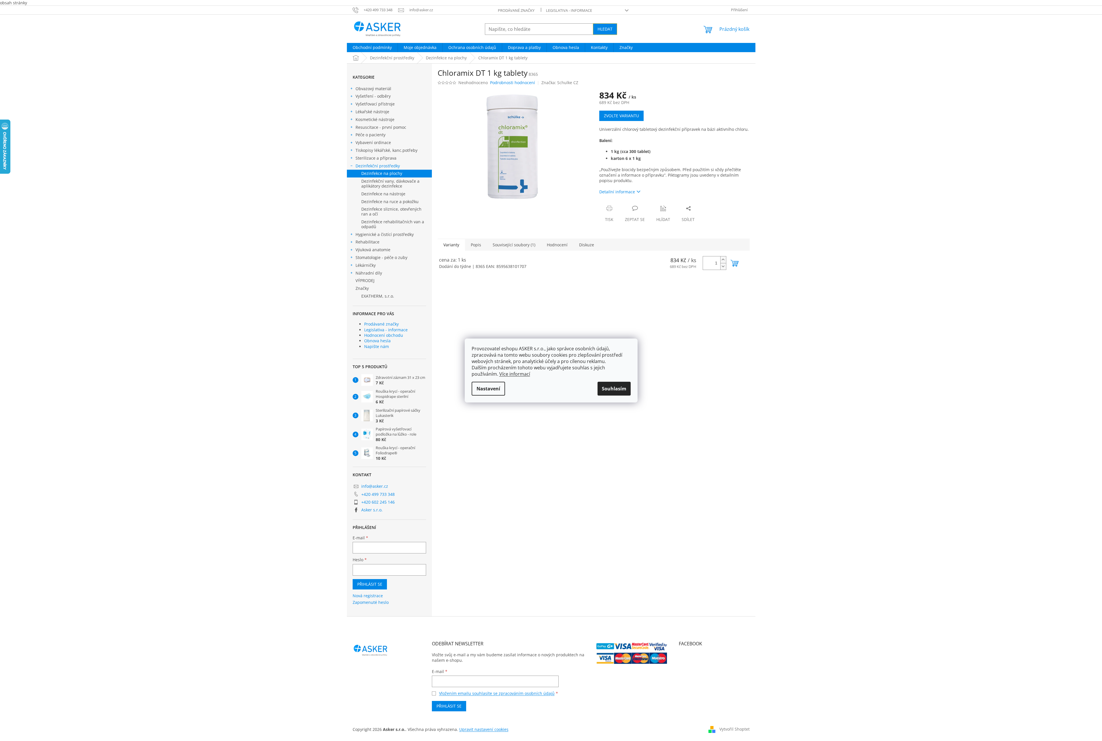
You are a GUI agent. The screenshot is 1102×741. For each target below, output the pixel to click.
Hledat (605, 29)
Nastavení (488, 388)
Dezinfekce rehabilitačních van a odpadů (392, 224)
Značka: (559, 82)
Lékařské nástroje (372, 111)
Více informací (514, 374)
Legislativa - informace (569, 10)
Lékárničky (366, 265)
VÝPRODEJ (365, 280)
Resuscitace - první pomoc (381, 127)
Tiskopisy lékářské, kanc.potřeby (386, 150)
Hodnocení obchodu (383, 335)
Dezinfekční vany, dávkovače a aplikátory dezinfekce (390, 183)
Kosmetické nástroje (375, 119)
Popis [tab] (476, 244)
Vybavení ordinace (373, 142)
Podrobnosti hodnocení (512, 82)
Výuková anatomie (373, 249)
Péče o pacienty (370, 134)
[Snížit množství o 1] (723, 266)
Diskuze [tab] (586, 244)
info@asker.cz (374, 486)
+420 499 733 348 (378, 494)
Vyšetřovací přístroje (375, 104)
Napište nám (376, 346)
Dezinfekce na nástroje (383, 193)
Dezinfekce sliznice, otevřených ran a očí (391, 211)
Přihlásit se (369, 584)
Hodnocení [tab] (557, 244)
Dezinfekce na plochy (381, 173)
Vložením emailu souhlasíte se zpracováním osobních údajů (497, 693)
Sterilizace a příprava (376, 158)
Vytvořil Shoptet (734, 729)
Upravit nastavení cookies (484, 729)
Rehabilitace (367, 242)
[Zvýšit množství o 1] (723, 259)
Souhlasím (614, 388)
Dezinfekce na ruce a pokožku (390, 201)
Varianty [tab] (451, 244)
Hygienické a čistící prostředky (385, 234)
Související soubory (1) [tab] (514, 244)
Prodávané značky (516, 10)
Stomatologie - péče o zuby (381, 257)
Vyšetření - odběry (373, 96)
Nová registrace (368, 595)
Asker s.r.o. (372, 510)
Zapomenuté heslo (371, 602)
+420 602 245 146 (378, 502)
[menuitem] (372, 47)
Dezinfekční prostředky (378, 166)
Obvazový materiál (373, 88)
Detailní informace (617, 191)
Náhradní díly (369, 273)
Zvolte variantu (621, 115)
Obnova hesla (377, 340)
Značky (362, 288)
